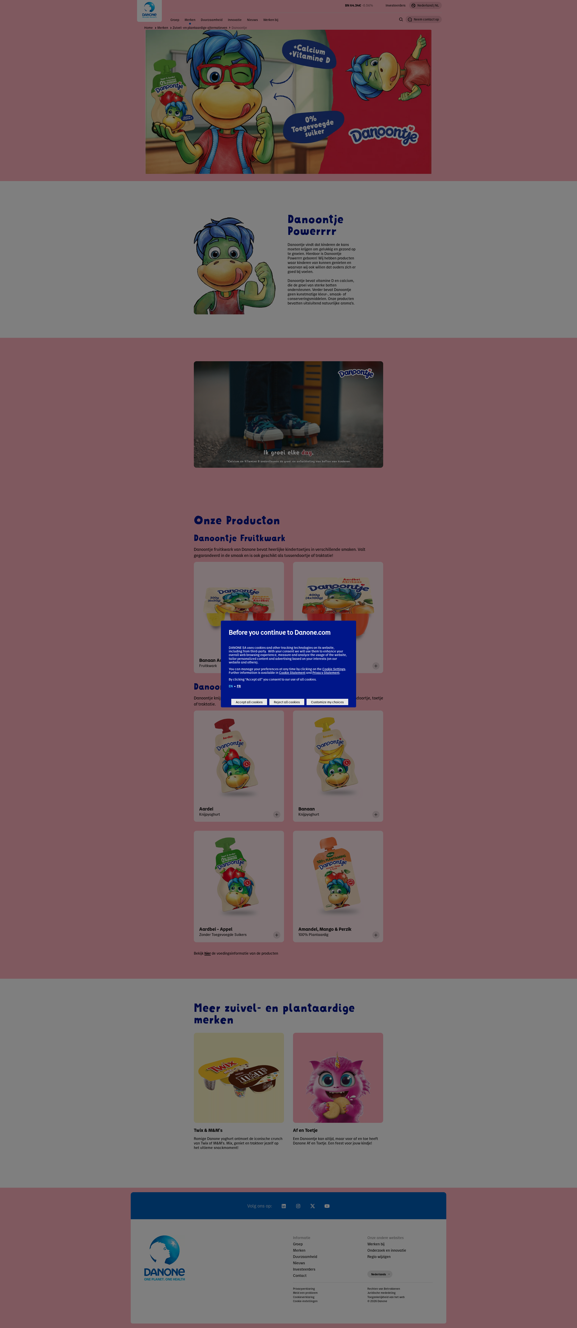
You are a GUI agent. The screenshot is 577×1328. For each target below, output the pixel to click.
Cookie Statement (292, 672)
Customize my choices (327, 702)
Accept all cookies (249, 702)
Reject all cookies (287, 702)
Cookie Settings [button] (333, 669)
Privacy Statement (325, 672)
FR (239, 686)
